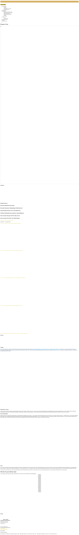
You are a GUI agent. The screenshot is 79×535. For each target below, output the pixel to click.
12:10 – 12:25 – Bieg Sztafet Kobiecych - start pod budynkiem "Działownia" (11, 250)
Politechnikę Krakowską (37, 349)
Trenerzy (5, 7)
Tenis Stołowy (6, 18)
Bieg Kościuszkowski (7, 13)
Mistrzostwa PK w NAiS (7, 14)
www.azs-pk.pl (2, 528)
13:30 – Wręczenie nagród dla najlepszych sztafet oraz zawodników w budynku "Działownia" (14, 333)
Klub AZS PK (4, 6)
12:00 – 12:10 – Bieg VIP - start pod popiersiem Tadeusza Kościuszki (10, 223)
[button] (39, 220)
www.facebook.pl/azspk (3, 529)
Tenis (5, 17)
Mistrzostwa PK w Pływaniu (8, 12)
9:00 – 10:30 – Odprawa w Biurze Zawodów (6, 220)
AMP (3, 16)
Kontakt (3, 20)
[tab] (39, 474)
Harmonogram (4, 10)
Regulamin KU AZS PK (7, 8)
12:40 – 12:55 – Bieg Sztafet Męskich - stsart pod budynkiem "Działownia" (11, 305)
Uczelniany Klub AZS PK (45, 349)
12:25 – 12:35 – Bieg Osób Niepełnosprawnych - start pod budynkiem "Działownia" (12, 277)
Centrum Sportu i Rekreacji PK (55, 349)
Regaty (5, 15)
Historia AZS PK (6, 9)
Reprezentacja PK (4, 19)
